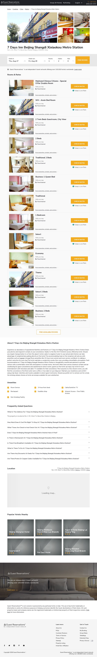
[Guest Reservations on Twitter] (9, 645)
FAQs (57, 630)
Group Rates (83, 633)
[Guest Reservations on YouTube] (23, 645)
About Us (59, 628)
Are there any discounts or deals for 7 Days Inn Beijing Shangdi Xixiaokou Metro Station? (39, 453)
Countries (15, 9)
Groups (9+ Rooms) (56, 3)
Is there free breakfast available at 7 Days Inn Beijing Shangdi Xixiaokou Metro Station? (39, 443)
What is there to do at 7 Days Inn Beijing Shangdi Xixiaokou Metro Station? (34, 448)
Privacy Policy (60, 638)
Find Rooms (83, 60)
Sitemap (58, 641)
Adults (60, 59)
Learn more (78, 69)
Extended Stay (84, 638)
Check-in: (11, 59)
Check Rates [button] (79, 86)
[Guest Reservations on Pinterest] (19, 645)
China (21, 9)
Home (9, 9)
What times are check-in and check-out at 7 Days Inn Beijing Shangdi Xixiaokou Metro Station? (42, 427)
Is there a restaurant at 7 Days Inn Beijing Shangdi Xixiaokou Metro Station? (35, 438)
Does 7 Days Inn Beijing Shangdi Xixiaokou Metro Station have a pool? (32, 433)
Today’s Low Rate (80, 91)
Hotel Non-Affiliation (62, 646)
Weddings (83, 635)
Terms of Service (61, 635)
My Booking (66, 3)
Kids (68, 59)
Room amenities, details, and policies (46, 95)
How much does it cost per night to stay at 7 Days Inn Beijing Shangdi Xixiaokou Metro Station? (42, 422)
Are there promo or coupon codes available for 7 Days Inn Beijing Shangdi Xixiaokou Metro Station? (43, 459)
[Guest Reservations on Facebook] (5, 645)
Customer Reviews (61, 633)
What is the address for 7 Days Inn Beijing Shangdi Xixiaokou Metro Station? (35, 412)
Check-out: (32, 59)
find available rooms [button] (48, 332)
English (77, 3)
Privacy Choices (84, 641)
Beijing (27, 9)
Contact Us (83, 628)
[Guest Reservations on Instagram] (14, 645)
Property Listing (60, 643)
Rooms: (50, 59)
